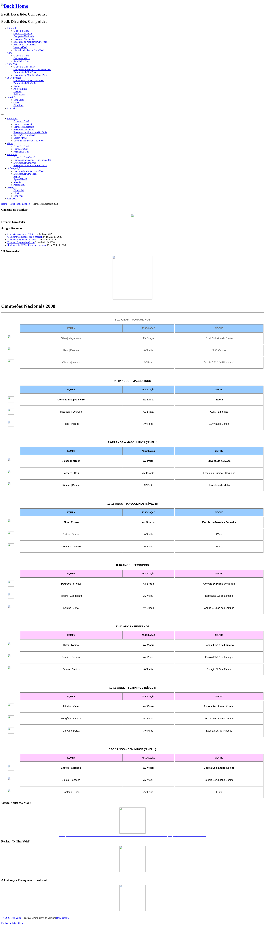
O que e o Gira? (21, 30)
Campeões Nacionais (23, 36)
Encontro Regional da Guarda (21, 239)
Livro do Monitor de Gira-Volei (28, 50)
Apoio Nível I (20, 88)
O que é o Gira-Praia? (24, 66)
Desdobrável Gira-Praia (24, 72)
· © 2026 (6, 918)
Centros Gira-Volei (22, 33)
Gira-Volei (12, 28)
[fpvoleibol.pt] (63, 918)
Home (4, 204)
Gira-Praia (12, 64)
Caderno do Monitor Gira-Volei (28, 80)
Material (17, 91)
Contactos (12, 108)
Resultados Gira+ (21, 61)
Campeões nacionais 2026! (20, 234)
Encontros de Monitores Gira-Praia (30, 75)
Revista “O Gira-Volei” (24, 44)
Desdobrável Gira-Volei (24, 83)
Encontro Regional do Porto (21, 242)
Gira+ (10, 53)
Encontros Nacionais (23, 39)
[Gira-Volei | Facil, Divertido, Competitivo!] (14, 6)
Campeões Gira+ (21, 58)
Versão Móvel (20, 47)
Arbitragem (19, 94)
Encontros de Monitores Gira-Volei (30, 42)
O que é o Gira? (21, 55)
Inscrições (12, 97)
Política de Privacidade (12, 923)
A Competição (14, 77)
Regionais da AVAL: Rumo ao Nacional (26, 245)
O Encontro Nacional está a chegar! (24, 237)
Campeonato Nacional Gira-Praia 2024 (32, 69)
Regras (16, 86)
